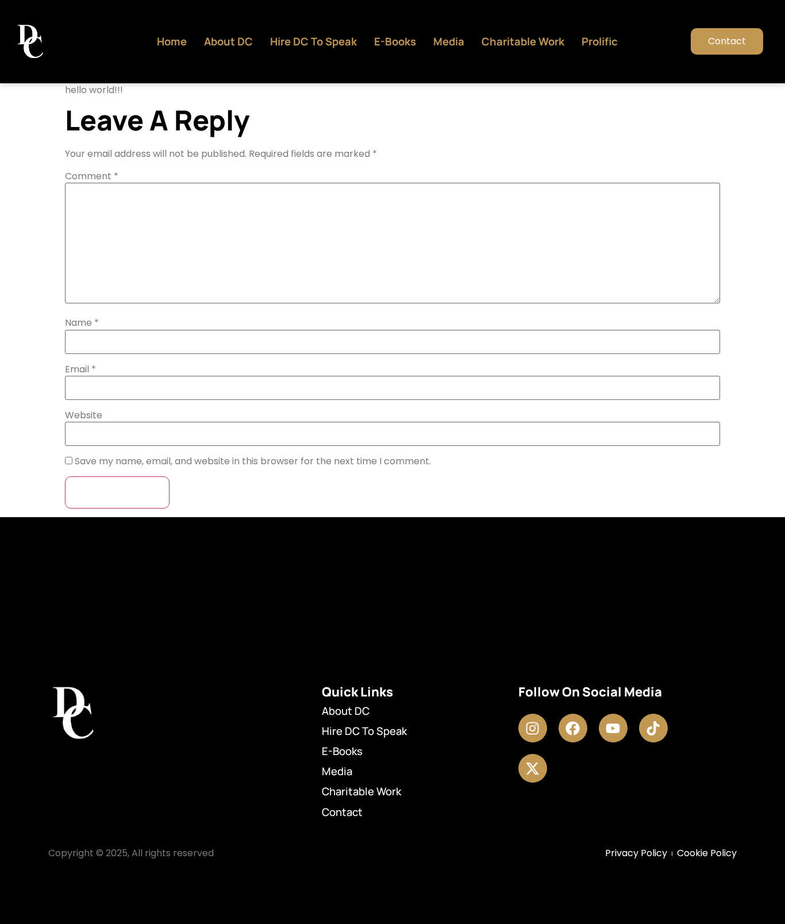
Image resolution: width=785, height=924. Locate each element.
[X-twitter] (532, 768)
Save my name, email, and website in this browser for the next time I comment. (253, 461)
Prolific (600, 41)
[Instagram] (532, 728)
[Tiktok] (653, 728)
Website (83, 415)
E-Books (395, 41)
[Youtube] (613, 728)
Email (80, 369)
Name (82, 323)
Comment (91, 176)
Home (172, 41)
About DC (228, 41)
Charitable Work (523, 41)
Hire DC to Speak (313, 41)
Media (448, 41)
